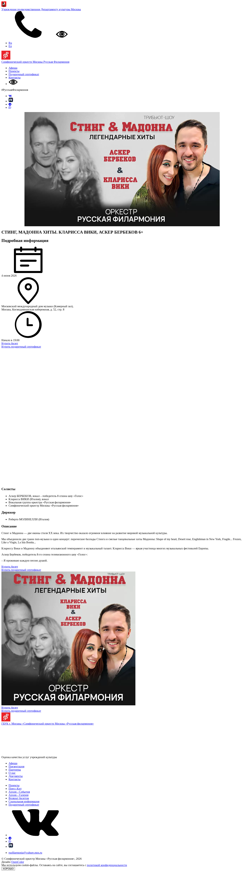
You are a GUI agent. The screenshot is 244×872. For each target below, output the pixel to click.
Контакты (15, 77)
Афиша (13, 67)
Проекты (14, 71)
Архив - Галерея (18, 795)
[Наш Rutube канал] (11, 101)
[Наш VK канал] (10, 95)
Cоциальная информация (24, 801)
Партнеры (15, 769)
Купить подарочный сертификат (21, 346)
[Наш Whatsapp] (10, 107)
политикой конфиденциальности (107, 865)
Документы (16, 776)
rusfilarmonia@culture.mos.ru (25, 852)
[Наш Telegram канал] (10, 104)
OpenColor (17, 861)
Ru (10, 42)
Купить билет (9, 343)
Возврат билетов (19, 798)
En (10, 46)
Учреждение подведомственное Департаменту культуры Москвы (41, 9)
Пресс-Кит (15, 788)
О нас (12, 772)
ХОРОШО (8, 868)
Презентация (16, 766)
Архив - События (19, 791)
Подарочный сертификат (24, 74)
